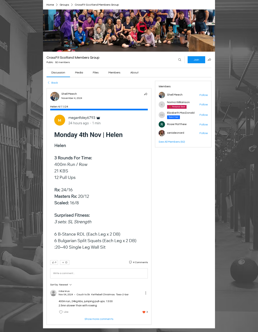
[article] (99, 206)
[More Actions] (146, 293)
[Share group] (209, 59)
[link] (58, 72)
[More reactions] (64, 262)
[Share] (146, 94)
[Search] (180, 59)
